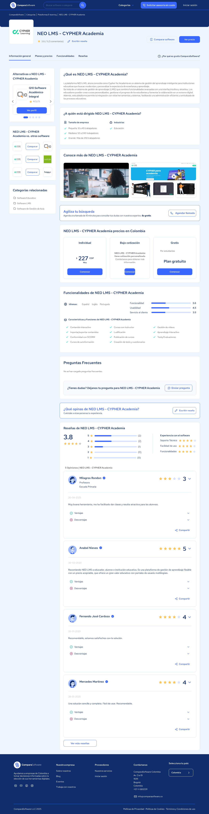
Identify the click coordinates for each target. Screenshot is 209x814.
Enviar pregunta (181, 388)
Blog (58, 776)
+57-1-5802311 (140, 789)
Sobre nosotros (63, 770)
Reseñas (83, 56)
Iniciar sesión (190, 5)
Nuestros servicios (103, 770)
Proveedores (102, 764)
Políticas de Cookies (155, 809)
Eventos (60, 781)
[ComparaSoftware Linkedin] (15, 785)
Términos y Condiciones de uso (180, 809)
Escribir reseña (79, 41)
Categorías (124, 5)
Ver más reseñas (80, 743)
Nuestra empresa (65, 764)
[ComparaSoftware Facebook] (26, 785)
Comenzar (85, 271)
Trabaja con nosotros (66, 787)
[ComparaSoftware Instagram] (32, 785)
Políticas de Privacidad (133, 809)
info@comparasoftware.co (150, 796)
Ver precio (189, 39)
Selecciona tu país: (179, 763)
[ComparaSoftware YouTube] (21, 785)
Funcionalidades (65, 56)
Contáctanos (140, 764)
